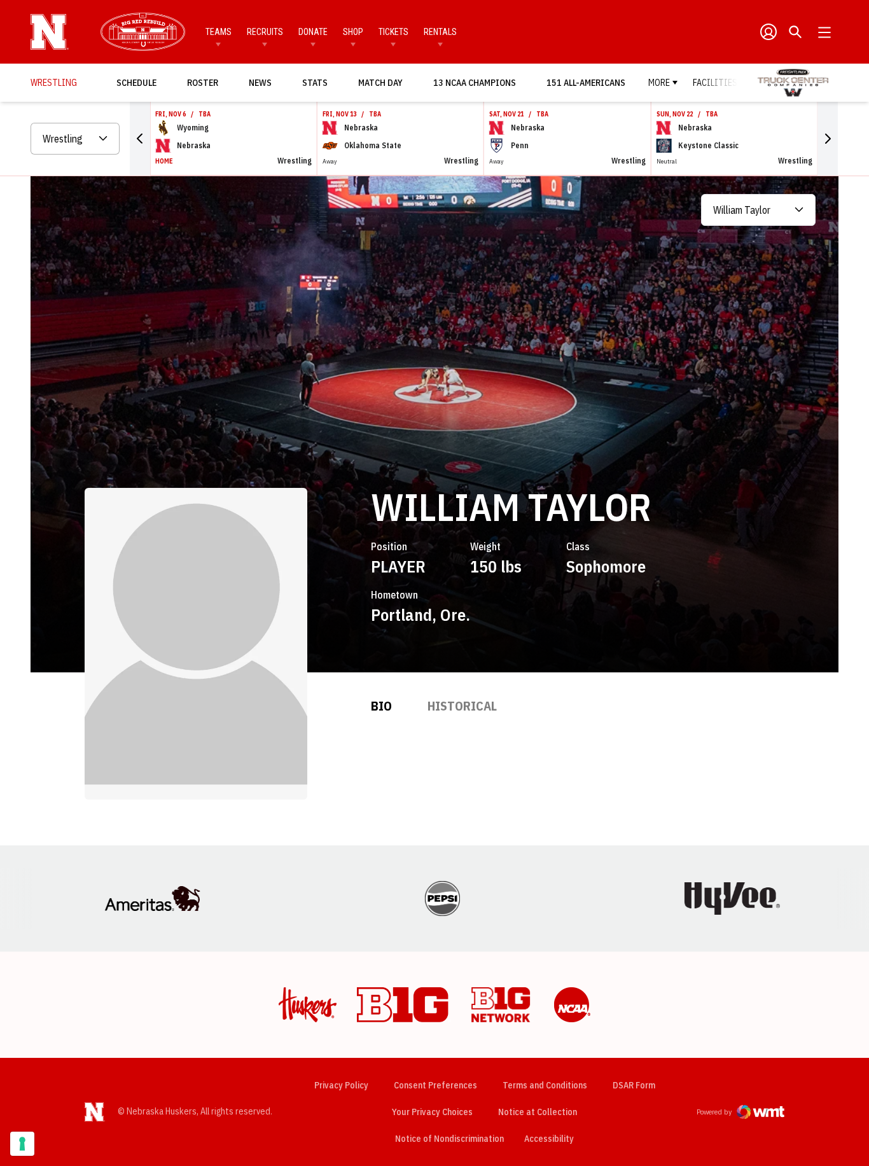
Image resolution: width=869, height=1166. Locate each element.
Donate (313, 32)
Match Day (384, 82)
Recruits (265, 32)
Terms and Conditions (545, 1085)
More (659, 82)
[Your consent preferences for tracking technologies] (22, 1144)
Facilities (715, 82)
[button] (140, 139)
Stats (315, 82)
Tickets (393, 32)
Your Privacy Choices (432, 1112)
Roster (202, 82)
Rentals (440, 32)
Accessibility (549, 1138)
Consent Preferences (435, 1085)
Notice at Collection (537, 1112)
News (260, 82)
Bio (381, 705)
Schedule (136, 82)
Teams (218, 32)
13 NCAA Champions (474, 82)
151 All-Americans (585, 82)
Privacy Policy (341, 1085)
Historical (462, 705)
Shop (353, 32)
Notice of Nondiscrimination (449, 1138)
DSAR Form (634, 1085)
